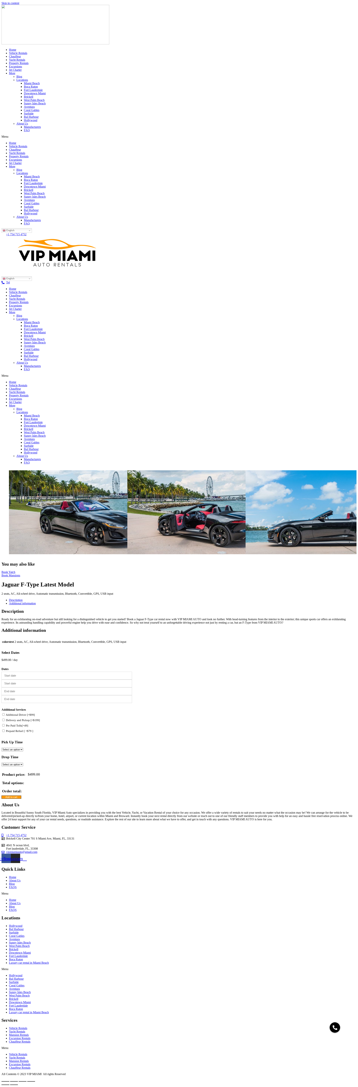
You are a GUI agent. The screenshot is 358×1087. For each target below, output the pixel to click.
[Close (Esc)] (5, 1081)
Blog (19, 76)
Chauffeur (15, 56)
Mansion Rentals (19, 1034)
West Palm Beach (34, 100)
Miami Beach (32, 83)
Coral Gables (31, 110)
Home (12, 49)
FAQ (27, 130)
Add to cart (11, 797)
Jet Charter (15, 69)
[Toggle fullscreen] (22, 1081)
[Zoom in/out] (31, 1081)
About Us (22, 123)
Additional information (22, 603)
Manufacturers (32, 126)
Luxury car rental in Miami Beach (29, 962)
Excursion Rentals (19, 1038)
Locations (22, 79)
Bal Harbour (31, 116)
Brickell (28, 96)
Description (16, 600)
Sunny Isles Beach (35, 103)
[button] (179, 136)
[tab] (183, 600)
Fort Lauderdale (33, 90)
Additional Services (13, 709)
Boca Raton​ (31, 86)
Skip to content (10, 3)
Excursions (15, 66)
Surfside (29, 113)
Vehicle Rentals (18, 53)
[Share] (14, 1081)
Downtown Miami (35, 93)
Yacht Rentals (17, 59)
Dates (5, 669)
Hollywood (30, 120)
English (10, 230)
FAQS (13, 887)
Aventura (29, 106)
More (12, 73)
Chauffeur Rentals (19, 1041)
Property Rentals (19, 63)
